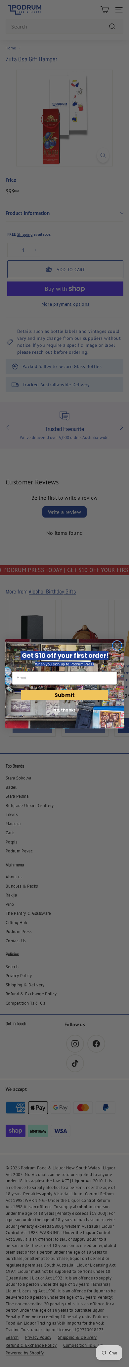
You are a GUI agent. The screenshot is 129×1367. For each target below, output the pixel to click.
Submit (64, 694)
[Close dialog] (117, 645)
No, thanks (64, 710)
